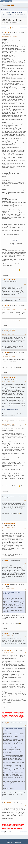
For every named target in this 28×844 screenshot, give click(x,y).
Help (8, 840)
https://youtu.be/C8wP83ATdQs (10, 409)
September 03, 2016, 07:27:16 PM (8, 284)
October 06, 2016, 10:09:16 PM (8, 652)
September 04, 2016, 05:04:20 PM (8, 334)
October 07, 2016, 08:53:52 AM (8, 805)
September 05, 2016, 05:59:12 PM (8, 500)
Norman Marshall (9, 280)
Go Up (2, 831)
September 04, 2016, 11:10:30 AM (8, 309)
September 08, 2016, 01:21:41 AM (8, 563)
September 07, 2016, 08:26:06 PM (8, 527)
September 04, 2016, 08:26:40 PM (8, 381)
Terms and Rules (13, 840)
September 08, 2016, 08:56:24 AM (8, 635)
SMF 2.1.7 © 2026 (10, 842)
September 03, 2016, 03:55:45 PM (10, 36)
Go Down (3, 27)
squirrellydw (22, 14)
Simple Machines (17, 842)
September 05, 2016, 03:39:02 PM (8, 424)
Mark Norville (8, 650)
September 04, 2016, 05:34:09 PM (8, 356)
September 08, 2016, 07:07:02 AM (8, 588)
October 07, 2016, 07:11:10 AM (8, 725)
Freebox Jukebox (8, 5)
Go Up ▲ (19, 840)
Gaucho (6, 560)
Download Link (14, 240)
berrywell (6, 723)
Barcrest (6, 32)
